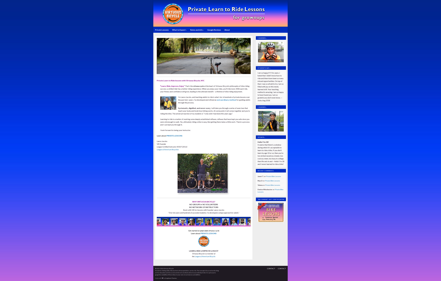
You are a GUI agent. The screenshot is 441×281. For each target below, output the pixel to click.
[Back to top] (436, 276)
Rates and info (196, 30)
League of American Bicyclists (168, 149)
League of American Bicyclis (205, 256)
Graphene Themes (171, 278)
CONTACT (271, 269)
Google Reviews (214, 30)
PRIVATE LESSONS (174, 136)
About (227, 30)
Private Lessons (162, 30)
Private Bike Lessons (273, 176)
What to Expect (179, 30)
